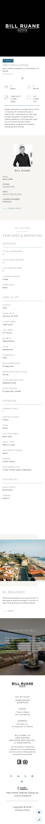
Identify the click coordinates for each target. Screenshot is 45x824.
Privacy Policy (22, 810)
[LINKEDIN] (18, 776)
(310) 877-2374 (9, 187)
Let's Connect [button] (23, 665)
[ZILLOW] (22, 781)
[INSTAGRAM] (11, 776)
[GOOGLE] (32, 776)
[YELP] (25, 776)
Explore (10, 611)
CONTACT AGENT (14, 208)
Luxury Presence (22, 796)
